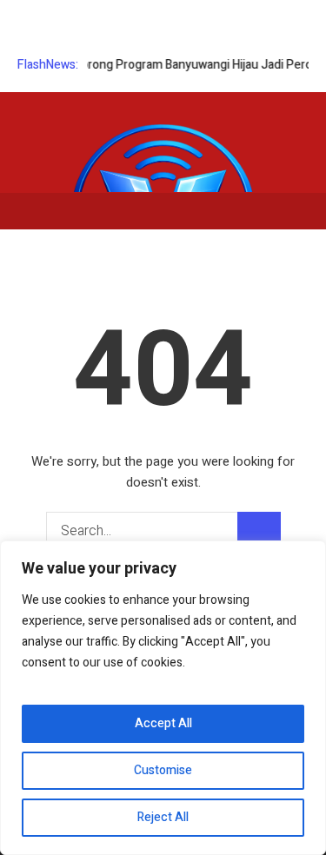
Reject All (163, 817)
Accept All (163, 723)
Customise (163, 770)
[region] (163, 697)
